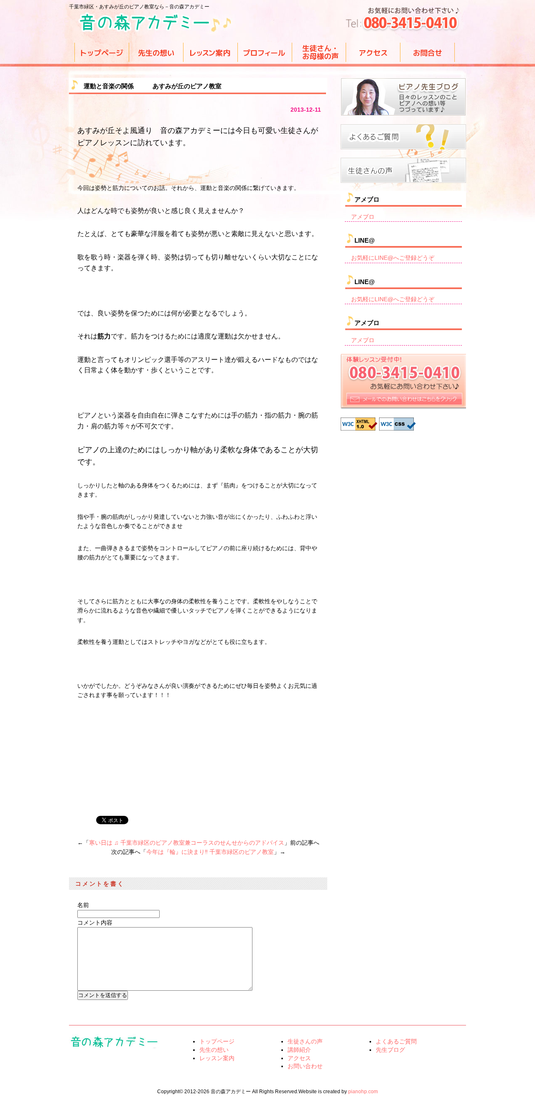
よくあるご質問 (396, 1041)
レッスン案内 (216, 1058)
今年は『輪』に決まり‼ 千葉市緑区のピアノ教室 (210, 851)
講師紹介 (299, 1049)
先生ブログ (390, 1049)
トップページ (216, 1041)
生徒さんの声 (305, 1041)
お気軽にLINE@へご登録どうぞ (392, 257)
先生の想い (214, 1049)
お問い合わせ (305, 1066)
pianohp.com (363, 1091)
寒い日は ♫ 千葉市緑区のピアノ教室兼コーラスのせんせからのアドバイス (186, 842)
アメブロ (362, 216)
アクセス (299, 1058)
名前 (83, 905)
